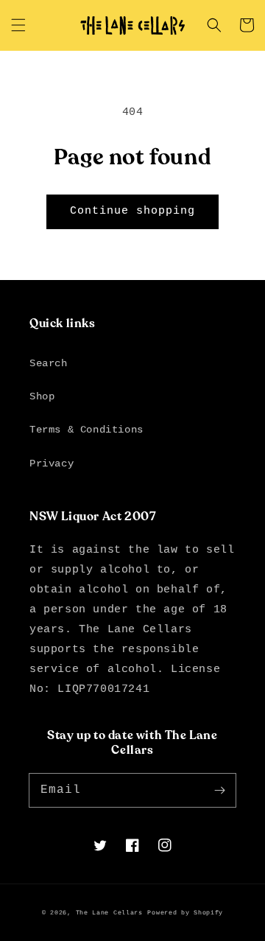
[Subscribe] (219, 790)
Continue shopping (132, 211)
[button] (18, 25)
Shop (41, 396)
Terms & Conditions (86, 429)
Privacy (51, 463)
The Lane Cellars (109, 913)
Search (48, 363)
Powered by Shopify (185, 913)
